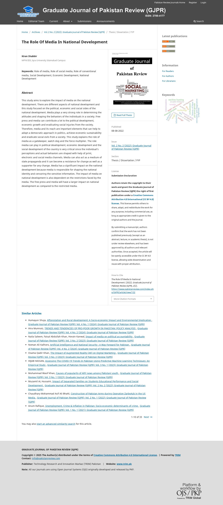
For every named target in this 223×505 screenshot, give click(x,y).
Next (146, 417)
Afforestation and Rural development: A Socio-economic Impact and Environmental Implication (99, 320)
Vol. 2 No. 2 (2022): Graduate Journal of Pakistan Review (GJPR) (74, 32)
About (66, 21)
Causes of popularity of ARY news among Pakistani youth (87, 373)
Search (200, 21)
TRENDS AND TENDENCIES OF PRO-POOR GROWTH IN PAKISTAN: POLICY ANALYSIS (90, 328)
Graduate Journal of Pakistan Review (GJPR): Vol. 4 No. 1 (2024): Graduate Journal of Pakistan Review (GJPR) (86, 324)
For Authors (168, 76)
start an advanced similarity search (56, 423)
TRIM (178, 455)
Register (193, 2)
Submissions (84, 21)
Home (20, 21)
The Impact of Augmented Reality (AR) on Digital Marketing (83, 352)
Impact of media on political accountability (109, 336)
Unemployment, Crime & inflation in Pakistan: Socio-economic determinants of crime (92, 405)
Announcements (106, 21)
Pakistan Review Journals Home (169, 2)
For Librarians (168, 80)
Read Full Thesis (124, 115)
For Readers (168, 71)
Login (203, 2)
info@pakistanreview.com (46, 458)
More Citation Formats (125, 298)
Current (53, 21)
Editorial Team (36, 21)
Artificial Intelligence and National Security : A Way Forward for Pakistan (90, 344)
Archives (36, 32)
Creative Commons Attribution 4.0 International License (125, 455)
